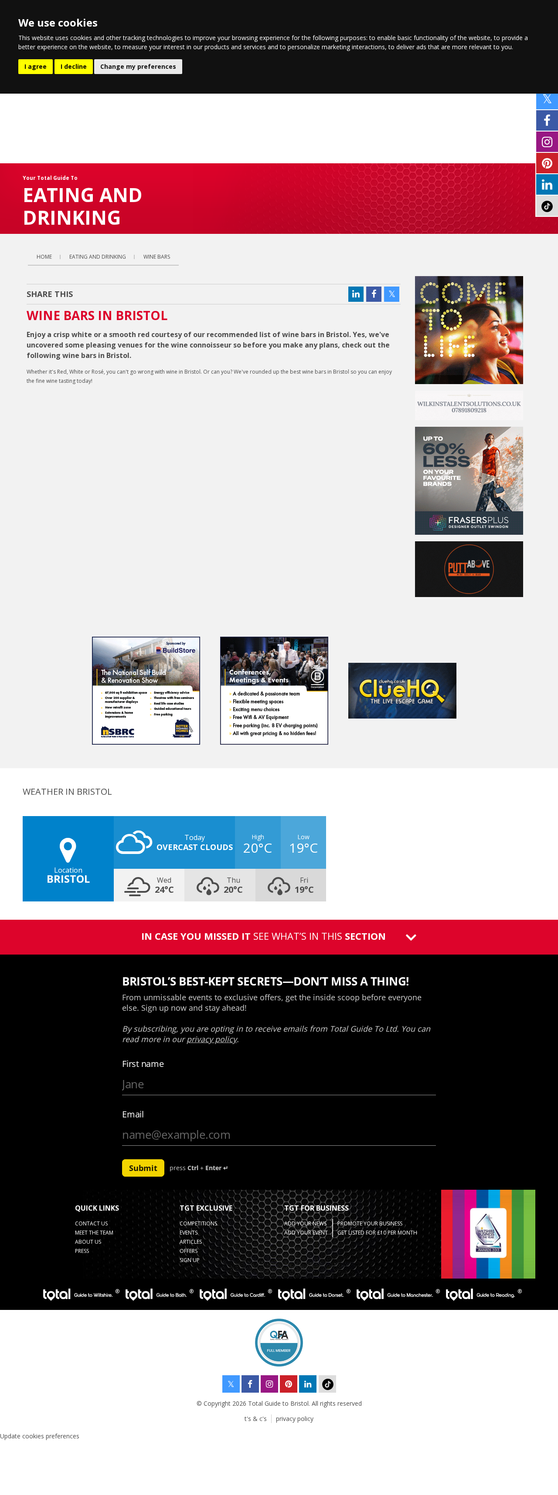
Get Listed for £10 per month (377, 1232)
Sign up (190, 1260)
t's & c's (256, 1418)
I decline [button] (74, 66)
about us (88, 1241)
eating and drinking (97, 256)
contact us (91, 1223)
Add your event (306, 1232)
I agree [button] (35, 66)
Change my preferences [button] (138, 66)
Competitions (198, 1223)
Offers (188, 1251)
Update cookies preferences (39, 1436)
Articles (191, 1241)
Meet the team (94, 1232)
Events (188, 1232)
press (82, 1251)
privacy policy (294, 1418)
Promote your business (369, 1223)
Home (44, 256)
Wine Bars (156, 256)
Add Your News (305, 1223)
